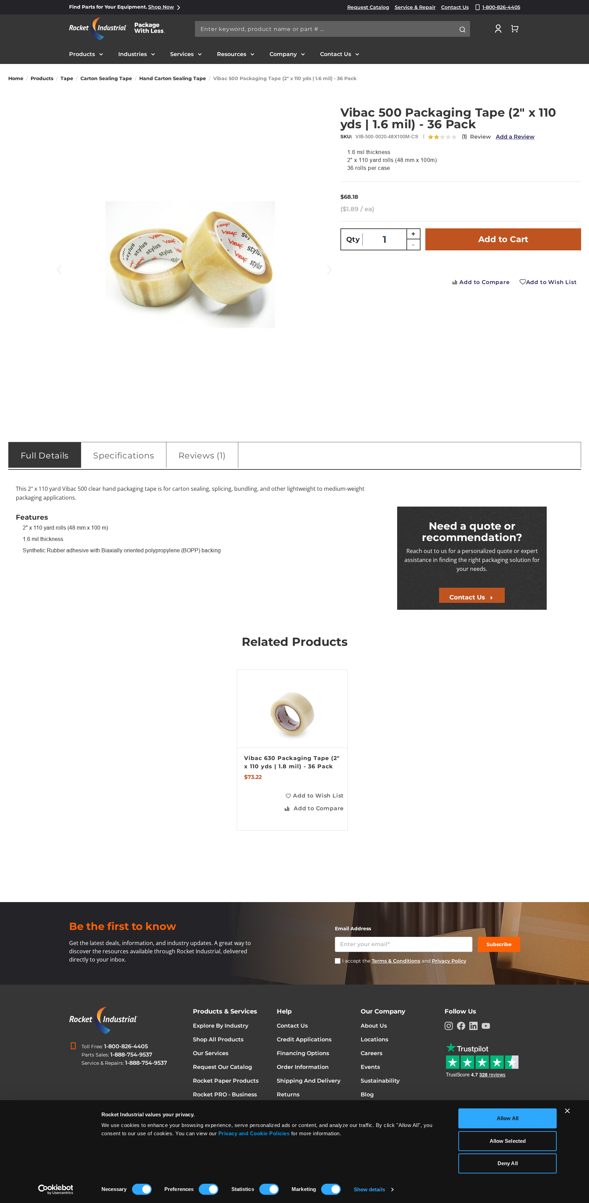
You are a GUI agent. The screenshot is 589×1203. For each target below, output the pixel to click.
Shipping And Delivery (308, 1080)
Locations (374, 1039)
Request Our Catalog (222, 1067)
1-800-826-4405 (126, 1046)
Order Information (303, 1067)
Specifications (123, 455)
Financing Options (303, 1053)
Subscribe (499, 944)
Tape (67, 78)
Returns (288, 1094)
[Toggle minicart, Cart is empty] (514, 28)
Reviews (200, 455)
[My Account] (498, 28)
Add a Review (515, 136)
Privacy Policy (449, 961)
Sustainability (380, 1080)
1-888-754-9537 (131, 1054)
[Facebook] (461, 1026)
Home (15, 78)
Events (370, 1067)
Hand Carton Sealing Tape (172, 78)
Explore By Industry (220, 1025)
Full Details (45, 455)
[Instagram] (449, 1026)
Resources (231, 54)
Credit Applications (304, 1039)
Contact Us (335, 54)
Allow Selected (508, 1141)
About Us (374, 1025)
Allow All (508, 1118)
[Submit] (462, 29)
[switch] (208, 1189)
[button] (314, 796)
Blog (367, 1094)
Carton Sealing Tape (106, 78)
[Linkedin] (473, 1026)
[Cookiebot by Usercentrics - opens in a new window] (55, 1189)
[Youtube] (486, 1026)
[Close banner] (567, 1110)
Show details (369, 1189)
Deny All (508, 1163)
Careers (371, 1053)
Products (82, 54)
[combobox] (332, 29)
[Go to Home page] (120, 28)
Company (283, 54)
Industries (132, 54)
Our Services (210, 1053)
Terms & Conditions (396, 961)
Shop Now (161, 7)
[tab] (44, 455)
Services (182, 54)
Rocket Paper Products (226, 1080)
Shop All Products (218, 1039)
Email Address (353, 928)
